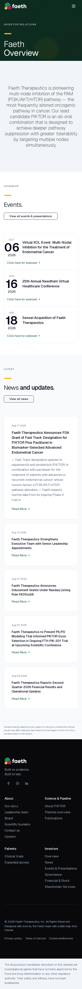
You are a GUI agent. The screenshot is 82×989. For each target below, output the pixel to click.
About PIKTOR (55, 806)
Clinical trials (14, 856)
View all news (18, 399)
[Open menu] (73, 6)
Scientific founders (17, 824)
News (49, 862)
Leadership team (16, 812)
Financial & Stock (57, 881)
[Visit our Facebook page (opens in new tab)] (8, 783)
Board (9, 818)
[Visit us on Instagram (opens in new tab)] (17, 783)
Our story (11, 806)
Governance (53, 875)
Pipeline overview (57, 812)
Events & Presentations (61, 869)
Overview (52, 856)
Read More (19, 509)
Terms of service (35, 938)
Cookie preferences (61, 938)
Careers (10, 837)
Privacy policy (13, 938)
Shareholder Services (60, 887)
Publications (53, 818)
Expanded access (17, 862)
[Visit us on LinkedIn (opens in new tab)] (27, 783)
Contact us (12, 830)
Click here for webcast (22, 263)
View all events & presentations (30, 216)
